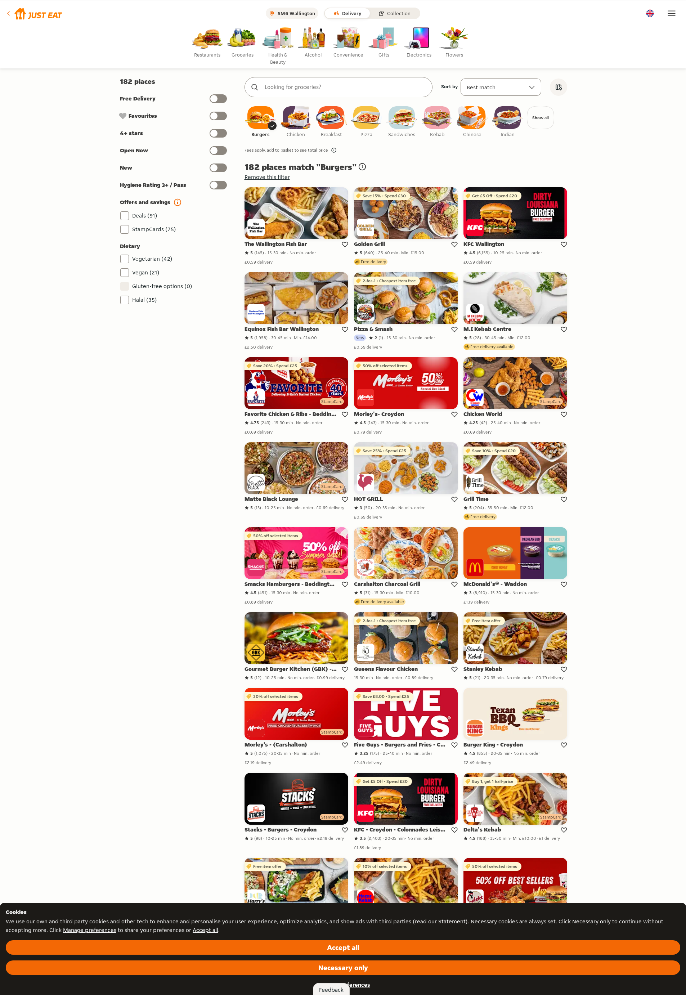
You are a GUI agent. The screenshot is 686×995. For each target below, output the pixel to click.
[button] (34, 13)
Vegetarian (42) (152, 259)
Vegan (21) (146, 272)
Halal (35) (144, 300)
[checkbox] (261, 122)
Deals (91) (144, 215)
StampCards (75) (154, 229)
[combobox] (346, 87)
